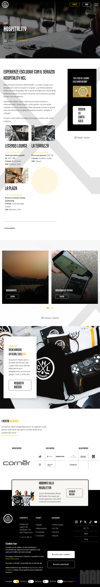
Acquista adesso (19, 385)
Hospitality (40, 532)
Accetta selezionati (61, 564)
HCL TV (86, 528)
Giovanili (55, 532)
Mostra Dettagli (68, 581)
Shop (86, 4)
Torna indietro (9, 228)
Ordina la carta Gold (81, 115)
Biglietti (39, 525)
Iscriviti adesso (72, 493)
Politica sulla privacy (11, 559)
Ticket (12, 40)
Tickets (74, 4)
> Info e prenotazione (13, 152)
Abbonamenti (41, 528)
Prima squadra (57, 525)
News (86, 534)
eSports (55, 536)
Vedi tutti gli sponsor (10, 435)
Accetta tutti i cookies (61, 554)
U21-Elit (55, 528)
